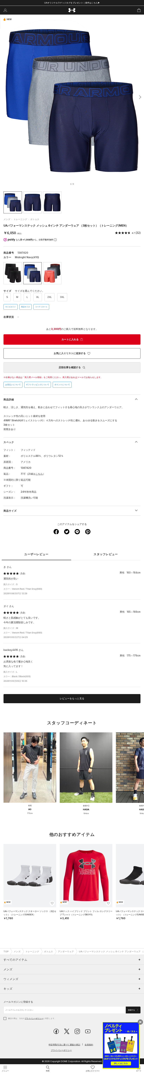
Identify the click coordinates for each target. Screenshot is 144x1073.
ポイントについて (62, 385)
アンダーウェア (66, 951)
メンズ (7, 219)
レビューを (72, 698)
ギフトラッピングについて (37, 385)
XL (37, 297)
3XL (62, 297)
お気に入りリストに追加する (70, 353)
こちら (39, 473)
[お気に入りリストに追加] (52, 903)
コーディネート (41, 307)
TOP (6, 951)
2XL (49, 297)
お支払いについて (13, 385)
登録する (131, 1010)
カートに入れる (70, 339)
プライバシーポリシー (34, 1018)
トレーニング (20, 219)
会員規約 (89, 1044)
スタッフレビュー (106, 554)
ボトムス (35, 219)
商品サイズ (25, 307)
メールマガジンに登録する (18, 1001)
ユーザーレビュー (36, 554)
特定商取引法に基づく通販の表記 (64, 1044)
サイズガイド (10, 307)
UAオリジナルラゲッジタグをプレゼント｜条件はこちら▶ (72, 2)
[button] (139, 97)
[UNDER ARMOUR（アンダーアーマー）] (72, 10)
